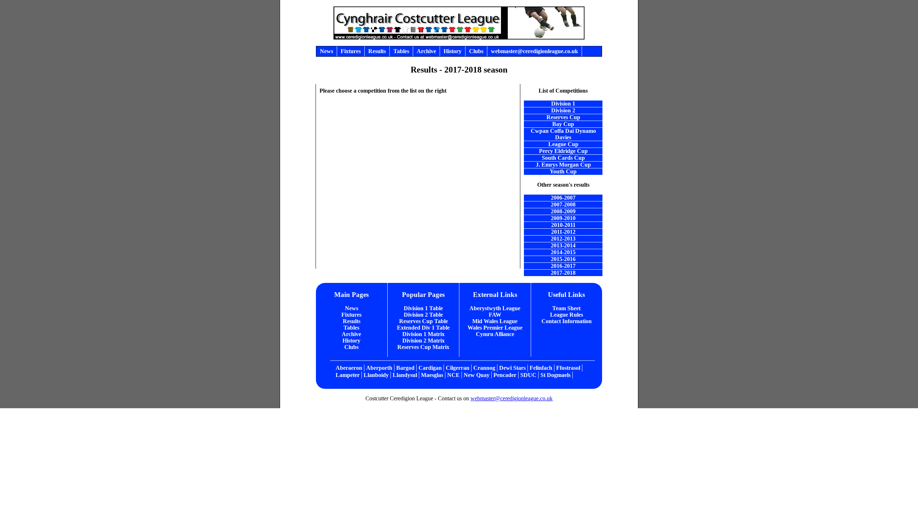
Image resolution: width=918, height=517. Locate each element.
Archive (351, 334)
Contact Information (566, 321)
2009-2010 (563, 218)
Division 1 (563, 104)
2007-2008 (563, 204)
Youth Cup (563, 171)
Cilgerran (457, 368)
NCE (453, 375)
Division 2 (563, 110)
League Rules (566, 315)
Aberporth (379, 368)
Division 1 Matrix (423, 334)
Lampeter (348, 375)
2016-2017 (563, 266)
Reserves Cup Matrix (423, 347)
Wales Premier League (495, 328)
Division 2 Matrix (423, 340)
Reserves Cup (563, 117)
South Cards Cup (563, 158)
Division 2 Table (423, 315)
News (351, 308)
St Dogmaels (555, 375)
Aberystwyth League (494, 308)
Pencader (504, 375)
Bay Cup (563, 124)
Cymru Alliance (495, 334)
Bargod (405, 368)
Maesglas (432, 375)
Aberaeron (349, 368)
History (351, 340)
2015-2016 (563, 259)
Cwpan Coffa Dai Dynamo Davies (563, 134)
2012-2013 (563, 239)
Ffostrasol (568, 368)
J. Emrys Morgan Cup (563, 165)
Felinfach (541, 368)
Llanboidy (376, 375)
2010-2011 (563, 225)
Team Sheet (566, 308)
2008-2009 (563, 211)
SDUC (528, 375)
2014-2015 (563, 252)
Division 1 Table (423, 308)
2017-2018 (563, 273)
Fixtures (351, 315)
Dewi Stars (512, 368)
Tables (351, 328)
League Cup (563, 144)
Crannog (484, 368)
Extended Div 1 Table (423, 328)
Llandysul (405, 375)
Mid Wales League (494, 321)
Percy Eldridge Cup (563, 151)
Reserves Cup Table (423, 321)
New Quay (476, 375)
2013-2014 (563, 245)
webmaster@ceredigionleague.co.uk (511, 398)
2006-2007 (563, 198)
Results (351, 321)
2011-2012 (563, 232)
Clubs (351, 347)
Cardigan (430, 368)
